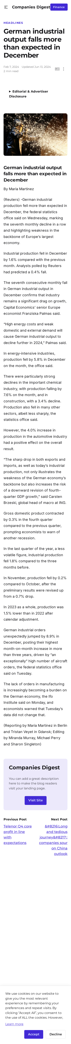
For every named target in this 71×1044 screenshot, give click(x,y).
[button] (6, 7)
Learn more (14, 1024)
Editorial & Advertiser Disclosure (28, 94)
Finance (59, 7)
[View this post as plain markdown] (57, 69)
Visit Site (35, 800)
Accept (33, 1034)
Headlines (13, 22)
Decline (56, 1034)
